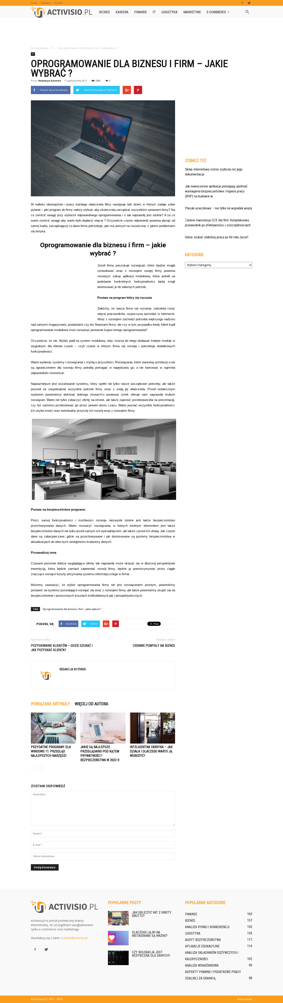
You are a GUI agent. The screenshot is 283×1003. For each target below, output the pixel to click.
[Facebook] (242, 3)
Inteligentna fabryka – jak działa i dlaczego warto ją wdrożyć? (151, 751)
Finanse (140, 12)
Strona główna (39, 48)
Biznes (104, 12)
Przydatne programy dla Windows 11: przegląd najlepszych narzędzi (51, 751)
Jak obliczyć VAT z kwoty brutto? (151, 914)
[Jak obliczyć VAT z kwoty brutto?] (118, 918)
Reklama (46, 2)
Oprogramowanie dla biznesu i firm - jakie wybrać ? (72, 609)
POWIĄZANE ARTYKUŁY (50, 703)
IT (154, 12)
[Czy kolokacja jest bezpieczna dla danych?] (118, 958)
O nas (34, 2)
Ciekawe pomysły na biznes (154, 646)
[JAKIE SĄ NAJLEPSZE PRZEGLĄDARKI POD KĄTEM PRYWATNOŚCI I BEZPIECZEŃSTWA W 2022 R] (103, 728)
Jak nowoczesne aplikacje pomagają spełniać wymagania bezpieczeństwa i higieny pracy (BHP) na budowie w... (216, 191)
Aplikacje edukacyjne (202, 946)
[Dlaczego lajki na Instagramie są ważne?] (118, 938)
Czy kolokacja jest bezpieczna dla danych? (151, 953)
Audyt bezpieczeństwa (203, 940)
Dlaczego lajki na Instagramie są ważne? (149, 934)
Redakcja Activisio (49, 80)
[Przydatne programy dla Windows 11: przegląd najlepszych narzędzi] (53, 728)
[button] (247, 12)
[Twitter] (249, 3)
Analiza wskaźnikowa (202, 965)
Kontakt (58, 2)
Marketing (192, 12)
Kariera (122, 12)
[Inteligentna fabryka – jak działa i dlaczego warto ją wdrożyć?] (152, 728)
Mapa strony (244, 999)
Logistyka (169, 12)
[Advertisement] (141, 32)
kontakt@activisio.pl (74, 938)
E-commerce (216, 12)
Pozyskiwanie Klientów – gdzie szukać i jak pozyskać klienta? (62, 648)
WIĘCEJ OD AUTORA (91, 703)
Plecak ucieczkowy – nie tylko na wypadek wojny (218, 208)
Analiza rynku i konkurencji (207, 927)
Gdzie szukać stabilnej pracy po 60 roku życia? (216, 237)
